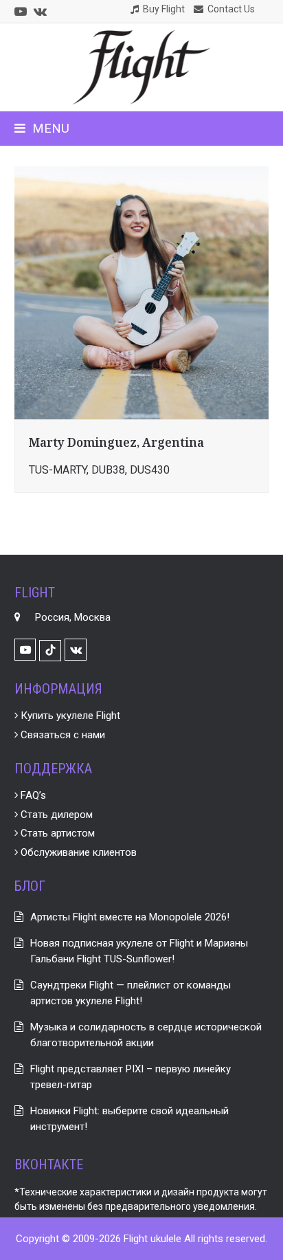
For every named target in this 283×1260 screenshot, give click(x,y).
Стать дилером (55, 814)
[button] (41, 128)
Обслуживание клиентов (77, 852)
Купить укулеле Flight (69, 715)
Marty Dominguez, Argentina (116, 442)
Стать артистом (56, 833)
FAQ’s (32, 795)
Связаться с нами (61, 735)
